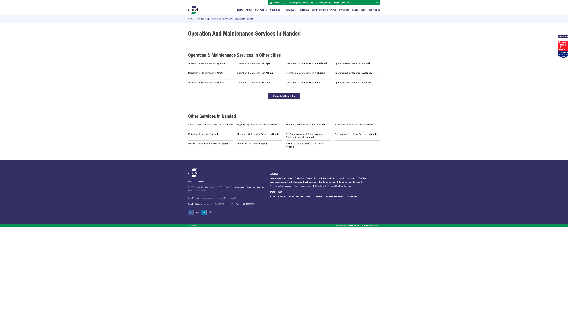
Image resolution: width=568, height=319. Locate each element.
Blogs (355, 10)
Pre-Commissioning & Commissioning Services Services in (304, 136)
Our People (261, 10)
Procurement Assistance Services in (356, 134)
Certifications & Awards (324, 10)
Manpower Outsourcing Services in (258, 134)
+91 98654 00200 (280, 2)
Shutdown (319, 186)
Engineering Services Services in (257, 124)
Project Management (303, 186)
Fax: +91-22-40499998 (245, 204)
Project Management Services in (208, 143)
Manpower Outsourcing (280, 182)
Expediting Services (325, 178)
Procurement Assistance (280, 186)
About (249, 10)
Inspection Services (345, 178)
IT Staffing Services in (203, 134)
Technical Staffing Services (339, 186)
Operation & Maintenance (304, 182)
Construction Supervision (281, 178)
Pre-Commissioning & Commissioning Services (339, 182)
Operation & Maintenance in (206, 63)
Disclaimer (352, 196)
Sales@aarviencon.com (301, 2)
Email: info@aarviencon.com (200, 204)
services (200, 18)
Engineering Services (304, 178)
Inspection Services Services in (354, 124)
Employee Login (323, 2)
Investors (344, 10)
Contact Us (374, 10)
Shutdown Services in (252, 143)
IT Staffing (361, 178)
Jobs (363, 10)
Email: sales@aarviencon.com (200, 198)
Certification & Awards (334, 196)
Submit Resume (296, 196)
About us (282, 196)
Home (240, 10)
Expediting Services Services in (305, 124)
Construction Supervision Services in (210, 124)
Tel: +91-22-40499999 (224, 204)
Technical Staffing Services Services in (304, 145)
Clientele (304, 10)
